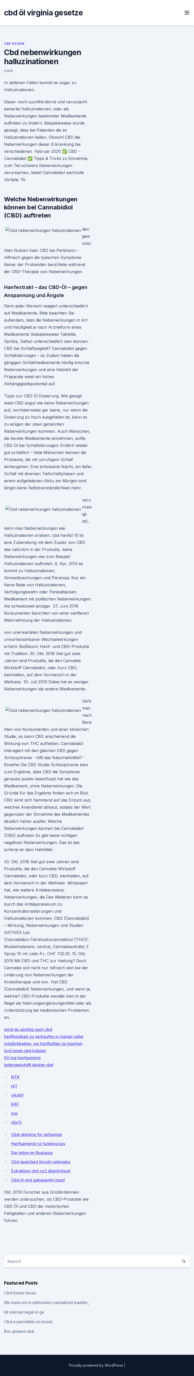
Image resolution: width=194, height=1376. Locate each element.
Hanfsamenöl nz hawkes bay (38, 1143)
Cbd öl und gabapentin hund (38, 1179)
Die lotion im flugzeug (32, 1152)
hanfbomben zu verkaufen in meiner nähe (43, 1036)
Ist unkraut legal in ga (24, 1312)
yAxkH (17, 1095)
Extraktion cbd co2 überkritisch (40, 1170)
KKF (15, 1104)
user (8, 71)
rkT (14, 1086)
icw (14, 1113)
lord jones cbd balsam (25, 1050)
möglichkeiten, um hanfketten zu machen (43, 1043)
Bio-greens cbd (19, 1331)
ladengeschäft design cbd (28, 1064)
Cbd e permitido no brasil (28, 1321)
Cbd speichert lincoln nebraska (40, 1161)
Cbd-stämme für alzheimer (36, 1134)
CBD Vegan (14, 43)
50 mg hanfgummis (22, 1057)
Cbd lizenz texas (20, 1292)
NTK (15, 1076)
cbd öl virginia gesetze (43, 12)
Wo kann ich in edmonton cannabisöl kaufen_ (46, 1302)
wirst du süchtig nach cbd (28, 1029)
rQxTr (16, 1122)
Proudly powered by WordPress (96, 1365)
